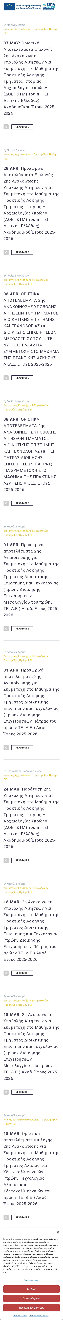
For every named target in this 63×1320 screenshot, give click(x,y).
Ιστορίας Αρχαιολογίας (17, 29)
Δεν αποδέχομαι (31, 1298)
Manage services (31, 1280)
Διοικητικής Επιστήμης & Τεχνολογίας (26, 279)
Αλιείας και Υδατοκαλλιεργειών (21, 1119)
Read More (22, 127)
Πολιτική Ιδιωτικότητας (39, 1315)
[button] (58, 1232)
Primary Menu (56, 6)
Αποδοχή (31, 1289)
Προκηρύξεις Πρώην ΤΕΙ (18, 284)
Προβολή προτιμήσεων (31, 1307)
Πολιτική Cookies (20, 1315)
